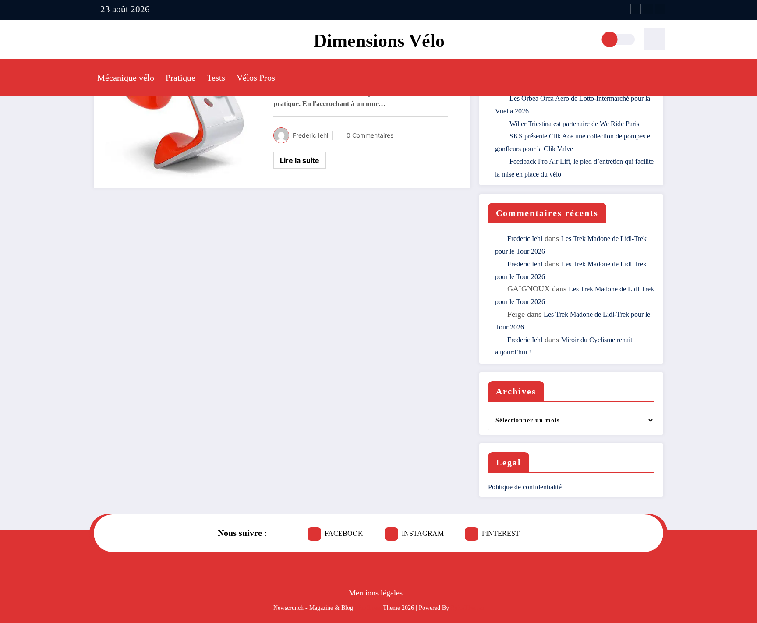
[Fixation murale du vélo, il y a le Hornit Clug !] (181, 107)
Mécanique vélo (125, 77)
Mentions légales (376, 592)
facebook (344, 533)
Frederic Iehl (310, 135)
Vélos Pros (256, 77)
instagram (423, 533)
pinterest (501, 533)
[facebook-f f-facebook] (635, 9)
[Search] (654, 39)
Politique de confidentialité (525, 487)
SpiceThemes (467, 608)
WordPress (368, 608)
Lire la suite (299, 160)
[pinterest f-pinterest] (660, 9)
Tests (216, 77)
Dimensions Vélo (379, 41)
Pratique (180, 77)
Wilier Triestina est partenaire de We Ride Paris (574, 123)
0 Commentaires (370, 135)
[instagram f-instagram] (648, 9)
